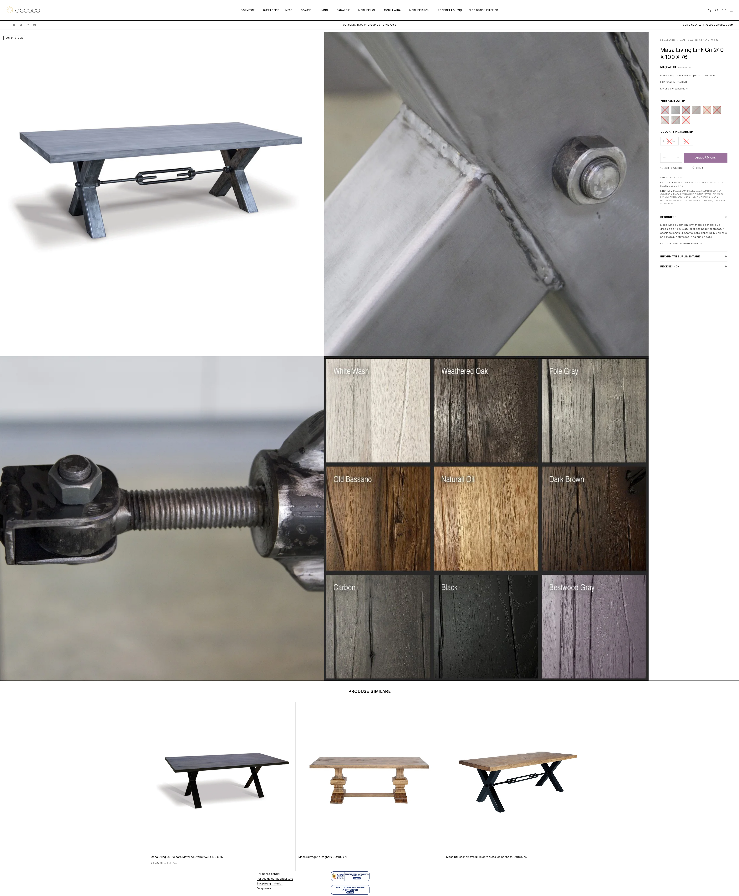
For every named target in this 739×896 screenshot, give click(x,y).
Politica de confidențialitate (275, 878)
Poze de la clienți (450, 10)
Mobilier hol (366, 10)
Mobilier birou (419, 10)
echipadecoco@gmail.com (716, 24)
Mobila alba (392, 10)
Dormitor (248, 10)
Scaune (306, 10)
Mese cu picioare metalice (691, 182)
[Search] (716, 10)
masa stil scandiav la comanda (692, 200)
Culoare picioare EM (676, 131)
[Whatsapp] (21, 24)
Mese (288, 10)
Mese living (676, 185)
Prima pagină (667, 40)
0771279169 (389, 24)
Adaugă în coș (705, 157)
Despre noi (264, 888)
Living (324, 10)
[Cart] (731, 10)
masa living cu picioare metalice (694, 194)
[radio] (665, 110)
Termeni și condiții (269, 874)
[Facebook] (7, 24)
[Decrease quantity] (662, 157)
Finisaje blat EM (672, 100)
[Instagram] (14, 24)
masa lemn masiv (683, 190)
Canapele (343, 10)
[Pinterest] (34, 24)
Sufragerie (271, 10)
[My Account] (709, 10)
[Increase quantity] (679, 157)
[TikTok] (27, 24)
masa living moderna (697, 197)
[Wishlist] (724, 10)
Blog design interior (483, 10)
